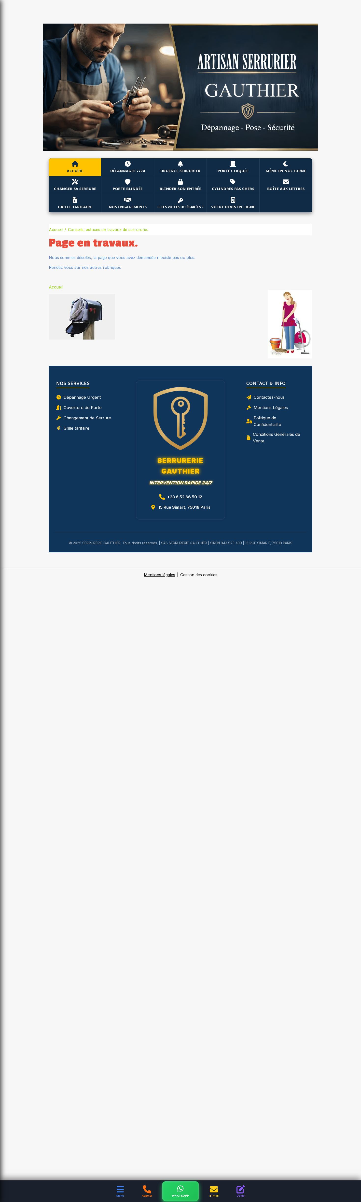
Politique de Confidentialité (267, 421)
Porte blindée (128, 188)
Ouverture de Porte (83, 407)
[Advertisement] (89, 11)
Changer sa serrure (75, 188)
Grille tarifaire (75, 206)
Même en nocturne (286, 170)
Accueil (75, 170)
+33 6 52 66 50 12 (184, 496)
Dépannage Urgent (82, 397)
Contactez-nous (269, 397)
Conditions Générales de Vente (276, 437)
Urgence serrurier (180, 170)
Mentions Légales (271, 407)
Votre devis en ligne (233, 206)
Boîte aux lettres (286, 188)
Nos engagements (128, 206)
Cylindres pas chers (233, 188)
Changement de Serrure (87, 417)
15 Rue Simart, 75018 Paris (184, 507)
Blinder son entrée (180, 188)
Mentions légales (159, 574)
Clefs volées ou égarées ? (180, 207)
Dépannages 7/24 (127, 170)
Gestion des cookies (198, 574)
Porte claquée (233, 170)
